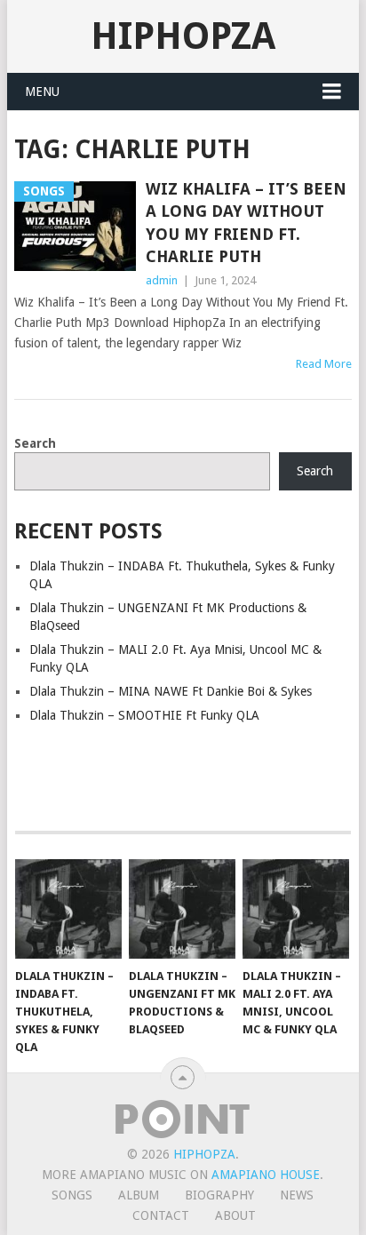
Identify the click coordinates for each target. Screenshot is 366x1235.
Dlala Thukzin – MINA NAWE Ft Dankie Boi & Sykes (170, 691)
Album (138, 1195)
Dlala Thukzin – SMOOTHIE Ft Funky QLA (144, 715)
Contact (160, 1215)
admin (162, 280)
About (235, 1215)
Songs (72, 1195)
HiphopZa (183, 36)
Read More (324, 363)
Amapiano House (265, 1174)
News (297, 1195)
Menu (42, 91)
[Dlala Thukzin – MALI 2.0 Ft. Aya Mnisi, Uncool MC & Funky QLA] (296, 909)
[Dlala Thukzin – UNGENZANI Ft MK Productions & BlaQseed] (182, 909)
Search (35, 443)
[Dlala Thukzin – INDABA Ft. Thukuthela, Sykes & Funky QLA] (68, 909)
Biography (219, 1195)
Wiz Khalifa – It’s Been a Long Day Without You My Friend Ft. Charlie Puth (246, 222)
